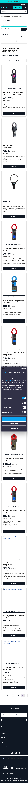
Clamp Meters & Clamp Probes (12, 16)
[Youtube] (20, 753)
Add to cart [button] (14, 114)
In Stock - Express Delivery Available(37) (13, 37)
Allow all (14, 418)
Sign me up (14, 719)
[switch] (24, 403)
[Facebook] (8, 753)
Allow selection (14, 423)
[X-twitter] (12, 753)
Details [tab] (10, 372)
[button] (25, 7)
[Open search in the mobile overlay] (14, 11)
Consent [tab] (4, 372)
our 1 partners (10, 380)
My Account (23, 4)
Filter (23, 29)
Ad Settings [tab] (17, 372)
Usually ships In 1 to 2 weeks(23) (11, 41)
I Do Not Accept (14, 428)
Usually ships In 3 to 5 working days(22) (13, 39)
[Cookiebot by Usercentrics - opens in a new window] (20, 369)
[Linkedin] (16, 753)
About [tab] (24, 372)
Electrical (8, 16)
